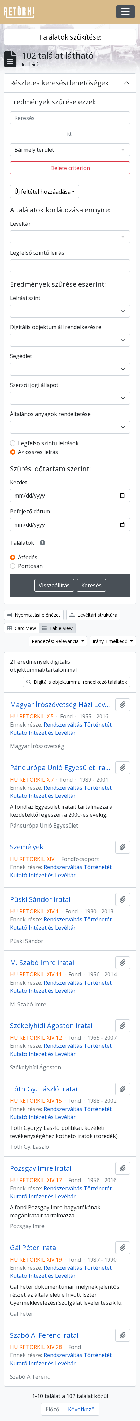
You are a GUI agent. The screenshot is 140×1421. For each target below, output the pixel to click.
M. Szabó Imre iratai (42, 963)
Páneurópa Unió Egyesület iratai (61, 768)
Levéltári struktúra (96, 615)
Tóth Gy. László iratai (43, 1089)
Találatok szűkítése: (70, 37)
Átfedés (27, 557)
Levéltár (20, 223)
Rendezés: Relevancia (56, 641)
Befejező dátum (30, 511)
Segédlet (21, 356)
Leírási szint (25, 298)
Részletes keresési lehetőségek (59, 82)
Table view (60, 628)
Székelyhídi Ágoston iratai (51, 1026)
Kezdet (18, 482)
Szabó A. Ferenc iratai (44, 1335)
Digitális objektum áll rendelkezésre (55, 327)
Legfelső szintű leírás (37, 252)
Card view (24, 628)
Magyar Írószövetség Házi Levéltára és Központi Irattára (61, 705)
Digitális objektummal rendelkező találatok (79, 682)
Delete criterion (70, 168)
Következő (81, 1409)
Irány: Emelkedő (111, 641)
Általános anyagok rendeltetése (50, 414)
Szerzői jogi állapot (34, 385)
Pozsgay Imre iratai (40, 1168)
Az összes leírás (38, 452)
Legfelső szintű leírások (48, 443)
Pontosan (30, 566)
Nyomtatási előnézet (36, 615)
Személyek (26, 847)
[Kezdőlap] (21, 12)
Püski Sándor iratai (40, 899)
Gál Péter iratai (34, 1248)
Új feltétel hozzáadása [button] (42, 191)
